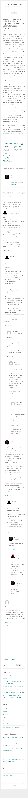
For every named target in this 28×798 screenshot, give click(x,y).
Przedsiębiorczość (7, 724)
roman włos (15, 331)
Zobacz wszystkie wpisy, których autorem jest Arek (17, 182)
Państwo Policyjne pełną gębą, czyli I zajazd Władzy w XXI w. (18, 145)
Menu (14, 12)
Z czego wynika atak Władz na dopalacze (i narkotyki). (7, 158)
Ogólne (5, 717)
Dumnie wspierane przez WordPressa (14, 782)
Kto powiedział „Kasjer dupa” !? (20, 192)
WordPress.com (14, 785)
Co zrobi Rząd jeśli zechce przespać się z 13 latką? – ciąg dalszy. (8, 145)
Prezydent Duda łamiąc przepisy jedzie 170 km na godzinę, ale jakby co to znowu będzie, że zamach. (8, 194)
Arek (13, 30)
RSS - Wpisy (6, 772)
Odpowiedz (6, 250)
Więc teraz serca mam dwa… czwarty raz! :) (14, 692)
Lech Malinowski (7, 743)
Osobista (5, 720)
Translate (14, 659)
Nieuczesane (6, 714)
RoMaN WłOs (19, 402)
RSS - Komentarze (7, 775)
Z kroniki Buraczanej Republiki (11, 727)
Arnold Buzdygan (14, 4)
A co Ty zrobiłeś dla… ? (9, 708)
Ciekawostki (6, 711)
